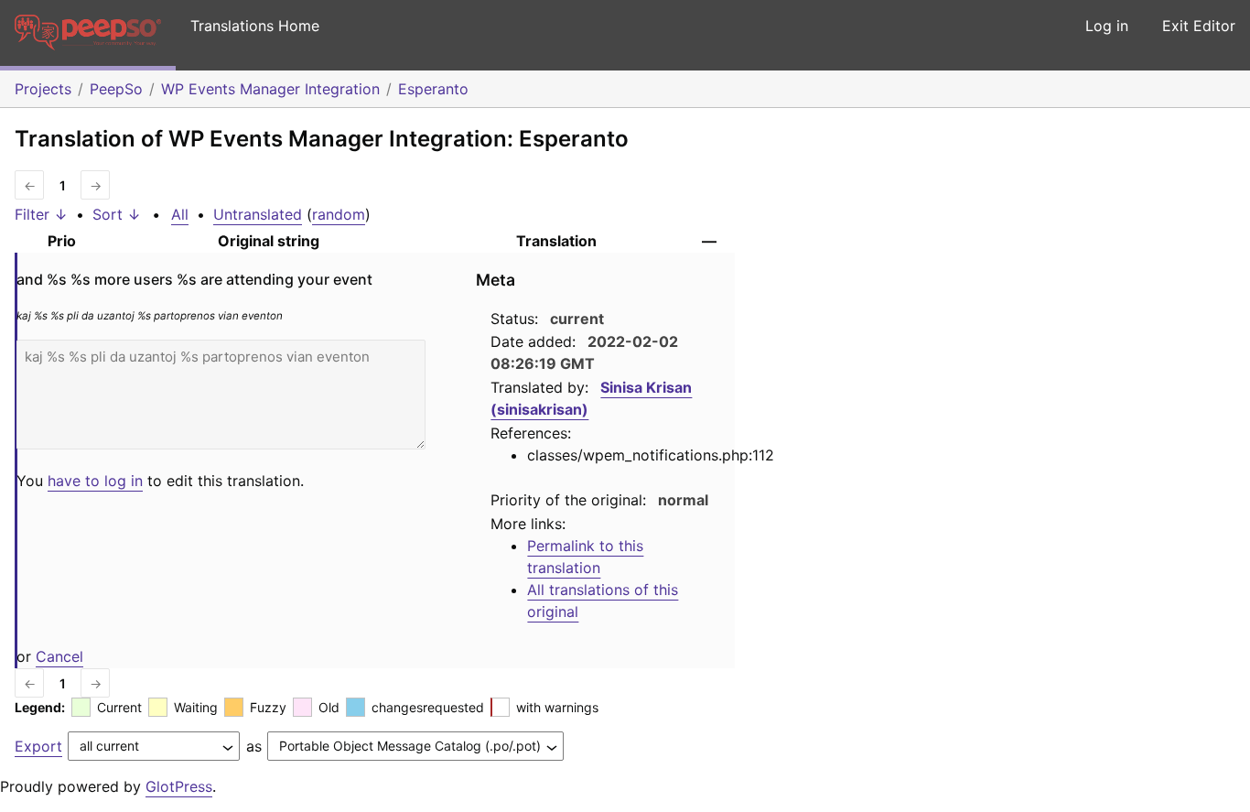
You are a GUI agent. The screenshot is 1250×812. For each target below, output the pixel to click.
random (338, 214)
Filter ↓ (41, 214)
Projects (43, 89)
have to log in (95, 480)
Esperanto (433, 89)
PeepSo (116, 89)
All (180, 214)
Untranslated (257, 214)
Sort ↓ (116, 214)
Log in (1106, 25)
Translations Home (254, 25)
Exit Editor (1198, 25)
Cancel (59, 656)
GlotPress (178, 786)
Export (38, 746)
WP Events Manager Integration (270, 89)
